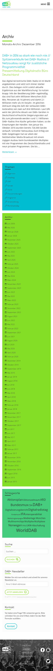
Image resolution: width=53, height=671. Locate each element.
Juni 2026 (11, 223)
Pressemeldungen (14, 193)
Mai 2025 (11, 256)
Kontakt (26, 649)
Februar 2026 (12, 232)
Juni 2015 (11, 477)
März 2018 (11, 401)
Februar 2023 (12, 304)
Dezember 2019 (13, 361)
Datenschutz (27, 656)
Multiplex (29, 521)
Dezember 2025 (13, 240)
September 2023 (14, 288)
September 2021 (14, 332)
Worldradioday (13, 205)
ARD (43, 499)
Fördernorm (15, 514)
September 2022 (14, 312)
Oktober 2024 (13, 268)
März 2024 (11, 280)
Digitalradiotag (38, 509)
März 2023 (11, 300)
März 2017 (11, 445)
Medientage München (34, 518)
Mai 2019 (11, 373)
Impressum (27, 653)
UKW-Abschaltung (35, 525)
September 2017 (14, 425)
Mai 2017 (11, 437)
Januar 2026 (12, 236)
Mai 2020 (11, 348)
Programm (11, 197)
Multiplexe (39, 521)
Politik (9, 189)
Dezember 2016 (13, 457)
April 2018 (11, 397)
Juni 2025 (11, 252)
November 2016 (14, 461)
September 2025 (14, 248)
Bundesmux (19, 505)
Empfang (10, 177)
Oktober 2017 (13, 421)
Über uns (26, 645)
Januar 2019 (12, 377)
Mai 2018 (11, 393)
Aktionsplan (15, 499)
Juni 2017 (11, 433)
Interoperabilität (33, 514)
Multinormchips (16, 521)
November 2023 (14, 284)
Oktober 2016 (13, 465)
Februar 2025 (12, 264)
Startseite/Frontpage (7, 4)
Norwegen (15, 525)
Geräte (10, 185)
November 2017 (14, 417)
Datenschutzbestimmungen (26, 597)
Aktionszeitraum (31, 499)
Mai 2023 (11, 296)
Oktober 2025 (13, 244)
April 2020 (11, 352)
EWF (9, 181)
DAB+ (38, 504)
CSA (30, 505)
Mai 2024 (11, 276)
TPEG (24, 526)
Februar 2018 (12, 405)
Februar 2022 (12, 328)
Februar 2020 (12, 356)
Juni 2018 (11, 389)
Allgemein (11, 173)
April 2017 (11, 441)
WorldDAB (26, 530)
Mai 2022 (11, 324)
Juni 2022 (11, 320)
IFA (23, 514)
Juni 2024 (11, 272)
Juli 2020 (10, 344)
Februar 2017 (12, 449)
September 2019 (14, 369)
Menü (43, 4)
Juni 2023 (11, 292)
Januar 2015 (12, 481)
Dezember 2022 (13, 308)
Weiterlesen (9, 152)
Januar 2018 (12, 409)
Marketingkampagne (15, 518)
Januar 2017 (12, 453)
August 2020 (12, 340)
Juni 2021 (11, 336)
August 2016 (12, 473)
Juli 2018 (10, 385)
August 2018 (12, 381)
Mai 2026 (11, 227)
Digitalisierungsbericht (16, 509)
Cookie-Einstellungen (27, 663)
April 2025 (11, 260)
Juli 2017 (10, 429)
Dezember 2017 (13, 413)
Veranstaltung (12, 201)
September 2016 (14, 469)
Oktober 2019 (13, 365)
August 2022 (12, 316)
